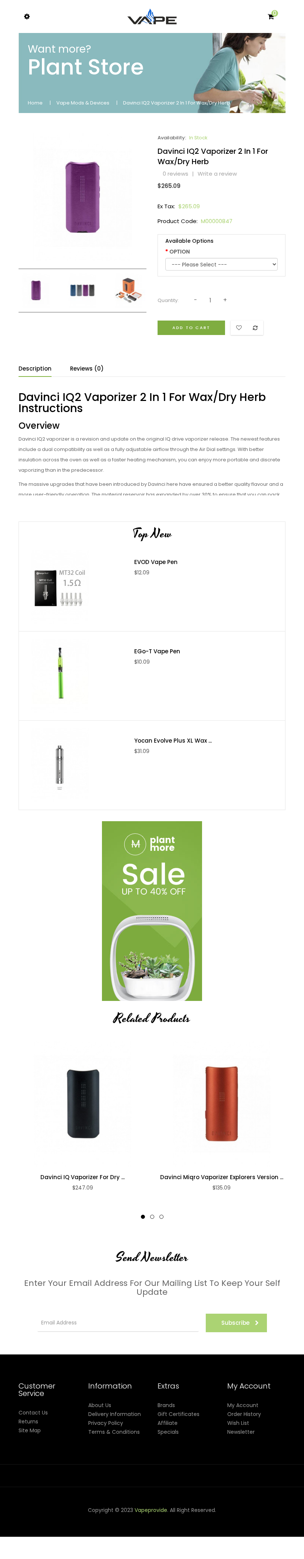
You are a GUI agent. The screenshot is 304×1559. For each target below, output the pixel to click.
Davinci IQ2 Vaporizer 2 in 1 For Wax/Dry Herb (176, 102)
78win (154, 1519)
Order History (244, 1414)
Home (35, 102)
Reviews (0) (87, 368)
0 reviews (175, 174)
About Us (99, 1405)
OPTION (179, 251)
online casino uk (48, 1536)
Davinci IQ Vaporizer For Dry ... (82, 1177)
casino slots (261, 1519)
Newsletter (241, 1432)
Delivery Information (114, 1414)
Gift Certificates (178, 1414)
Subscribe (235, 1323)
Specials (168, 1432)
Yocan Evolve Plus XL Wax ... (173, 740)
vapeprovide (151, 1510)
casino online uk (183, 1519)
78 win (212, 1519)
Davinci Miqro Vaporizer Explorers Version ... (221, 1177)
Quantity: (168, 300)
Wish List (238, 1423)
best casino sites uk (94, 1536)
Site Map (30, 1430)
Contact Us (33, 1412)
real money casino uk (119, 1519)
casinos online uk (56, 1528)
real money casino (196, 1536)
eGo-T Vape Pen (157, 651)
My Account (242, 1405)
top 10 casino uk (235, 1545)
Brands (166, 1405)
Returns (28, 1421)
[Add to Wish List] (90, 1104)
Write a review (217, 174)
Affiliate (168, 1423)
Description (35, 368)
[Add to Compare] (75, 1104)
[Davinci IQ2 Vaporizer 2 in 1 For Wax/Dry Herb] (36, 289)
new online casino (101, 1528)
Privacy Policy (105, 1423)
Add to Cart (191, 328)
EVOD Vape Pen (156, 562)
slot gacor (152, 1528)
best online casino (204, 1528)
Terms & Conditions (114, 1432)
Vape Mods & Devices (82, 102)
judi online (233, 1519)
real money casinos (262, 1536)
